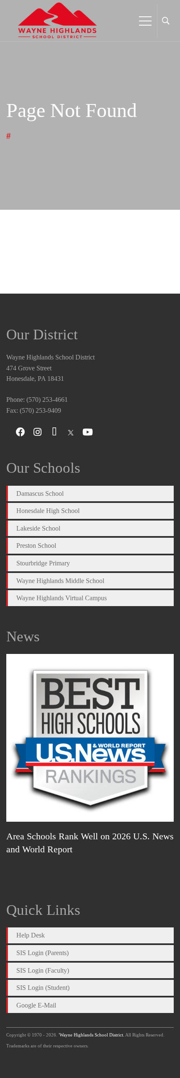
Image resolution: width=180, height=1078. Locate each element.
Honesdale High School (48, 510)
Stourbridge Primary (43, 563)
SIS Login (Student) (42, 987)
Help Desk (30, 935)
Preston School (36, 545)
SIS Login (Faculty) (42, 970)
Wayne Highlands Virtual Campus (61, 597)
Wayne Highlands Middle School (60, 580)
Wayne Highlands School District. (91, 1034)
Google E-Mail (36, 1005)
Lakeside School (38, 528)
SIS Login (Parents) (42, 952)
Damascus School (40, 493)
